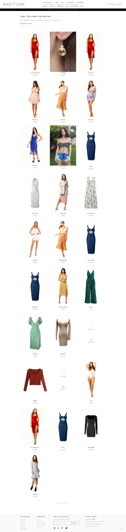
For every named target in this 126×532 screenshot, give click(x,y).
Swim (67, 6)
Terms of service (41, 524)
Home (59, 12)
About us (22, 519)
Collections (47, 2)
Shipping (22, 524)
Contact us (40, 526)
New (57, 2)
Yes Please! (74, 522)
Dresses (45, 6)
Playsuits (52, 6)
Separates (60, 6)
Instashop (80, 2)
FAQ (38, 519)
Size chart (23, 526)
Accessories (74, 6)
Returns (22, 521)
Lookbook (70, 2)
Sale (62, 2)
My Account (23, 528)
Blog (81, 6)
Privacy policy (41, 521)
